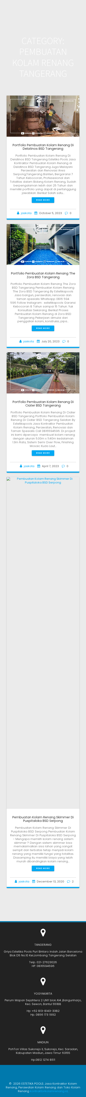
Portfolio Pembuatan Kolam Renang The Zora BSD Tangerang (43, 275)
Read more (43, 200)
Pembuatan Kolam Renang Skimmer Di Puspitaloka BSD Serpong (43, 819)
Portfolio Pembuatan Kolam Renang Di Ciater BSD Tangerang (43, 404)
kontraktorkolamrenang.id (49, 1091)
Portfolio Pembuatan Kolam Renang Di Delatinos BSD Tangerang (43, 147)
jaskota (26, 213)
